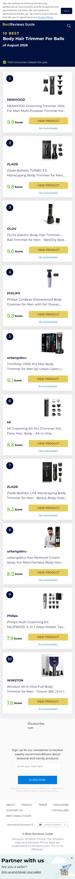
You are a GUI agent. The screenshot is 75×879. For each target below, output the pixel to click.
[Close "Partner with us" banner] (71, 858)
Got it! (66, 11)
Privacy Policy (45, 17)
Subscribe (37, 780)
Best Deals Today (18, 815)
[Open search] (69, 26)
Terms (43, 804)
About (10, 804)
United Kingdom (52, 824)
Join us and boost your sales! (21, 872)
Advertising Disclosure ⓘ (20, 824)
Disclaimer (61, 804)
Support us (14, 810)
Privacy (26, 804)
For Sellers (60, 810)
